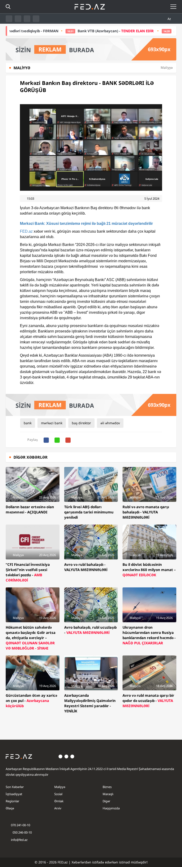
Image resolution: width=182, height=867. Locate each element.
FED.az (26, 231)
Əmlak (59, 801)
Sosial (58, 794)
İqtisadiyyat (14, 794)
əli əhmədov (110, 423)
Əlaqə (10, 808)
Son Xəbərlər (15, 787)
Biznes (107, 787)
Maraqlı (108, 794)
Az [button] (170, 19)
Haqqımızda (111, 808)
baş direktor (81, 423)
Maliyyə (59, 787)
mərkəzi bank (51, 423)
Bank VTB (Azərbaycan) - (98, 30)
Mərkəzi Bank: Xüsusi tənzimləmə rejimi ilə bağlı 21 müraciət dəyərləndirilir (86, 223)
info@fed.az (19, 840)
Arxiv (57, 808)
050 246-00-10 (22, 832)
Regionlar (12, 801)
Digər (106, 801)
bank (28, 423)
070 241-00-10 (20, 825)
